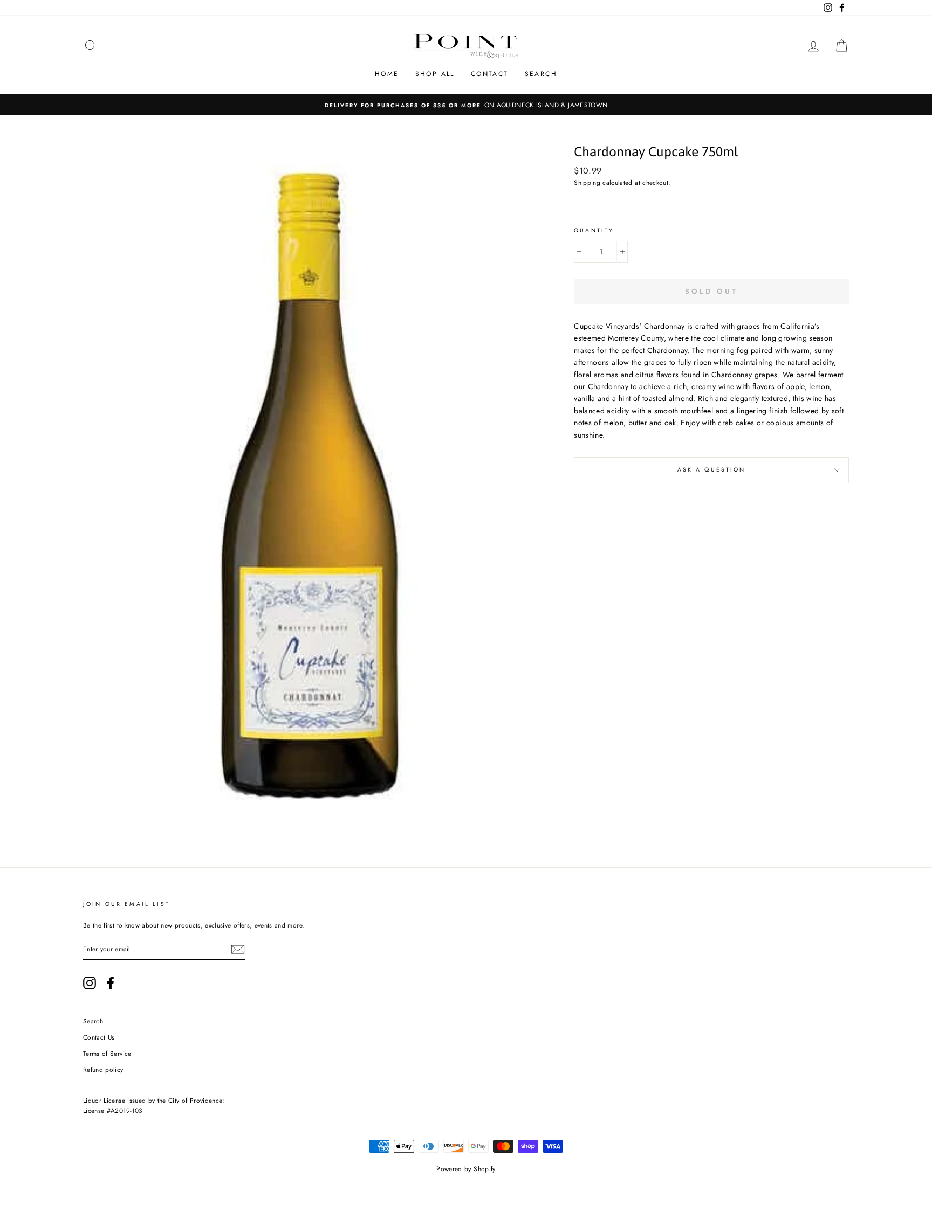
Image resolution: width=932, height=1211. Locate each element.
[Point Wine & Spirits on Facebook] (110, 983)
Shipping (587, 182)
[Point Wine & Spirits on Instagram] (89, 983)
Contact (490, 74)
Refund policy (103, 1069)
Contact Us (99, 1037)
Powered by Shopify (465, 1169)
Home (387, 74)
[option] (466, 105)
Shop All (435, 74)
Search (541, 74)
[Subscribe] (238, 949)
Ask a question (711, 470)
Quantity (594, 230)
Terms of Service (107, 1053)
